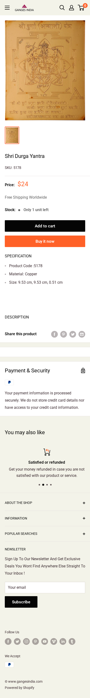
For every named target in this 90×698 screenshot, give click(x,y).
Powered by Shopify (19, 688)
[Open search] (62, 7)
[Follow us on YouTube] (44, 641)
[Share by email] (81, 334)
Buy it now (45, 241)
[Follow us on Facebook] (8, 641)
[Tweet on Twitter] (72, 334)
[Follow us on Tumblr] (72, 641)
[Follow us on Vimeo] (53, 641)
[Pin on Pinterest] (63, 334)
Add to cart (45, 226)
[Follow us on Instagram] (26, 641)
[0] (81, 8)
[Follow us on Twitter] (17, 641)
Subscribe (21, 602)
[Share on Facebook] (54, 334)
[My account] (71, 7)
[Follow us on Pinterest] (35, 641)
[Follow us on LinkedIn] (63, 641)
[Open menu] (7, 8)
